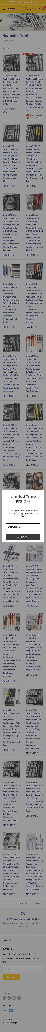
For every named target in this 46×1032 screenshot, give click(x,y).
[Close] (41, 493)
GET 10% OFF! (23, 537)
